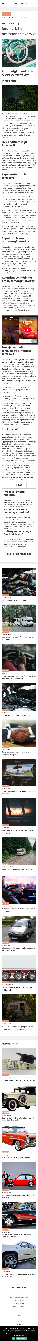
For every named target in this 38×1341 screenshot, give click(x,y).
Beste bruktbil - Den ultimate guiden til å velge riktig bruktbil (19, 1119)
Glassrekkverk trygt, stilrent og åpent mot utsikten (17, 831)
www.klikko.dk (21, 1306)
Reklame (19, 1321)
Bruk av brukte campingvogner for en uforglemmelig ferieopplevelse (17, 1027)
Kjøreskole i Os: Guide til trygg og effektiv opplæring (19, 910)
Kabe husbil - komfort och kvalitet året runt (18, 871)
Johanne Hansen (24, 18)
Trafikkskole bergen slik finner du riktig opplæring (18, 792)
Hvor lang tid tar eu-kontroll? (14, 600)
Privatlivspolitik (21, 1338)
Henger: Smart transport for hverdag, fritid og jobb (17, 988)
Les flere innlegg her (19, 554)
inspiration (5, 595)
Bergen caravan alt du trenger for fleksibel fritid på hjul (16, 753)
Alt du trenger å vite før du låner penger (18, 1080)
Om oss (19, 1324)
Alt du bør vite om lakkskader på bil (16, 715)
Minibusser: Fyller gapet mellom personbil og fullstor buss (19, 949)
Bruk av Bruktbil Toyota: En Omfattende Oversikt (18, 1196)
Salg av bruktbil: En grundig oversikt (16, 1158)
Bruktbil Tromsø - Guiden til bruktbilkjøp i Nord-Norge (19, 1275)
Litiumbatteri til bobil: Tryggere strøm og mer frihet (18, 638)
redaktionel (6, 14)
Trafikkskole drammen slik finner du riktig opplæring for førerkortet (19, 677)
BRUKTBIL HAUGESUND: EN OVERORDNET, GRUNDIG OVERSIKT (18, 1236)
